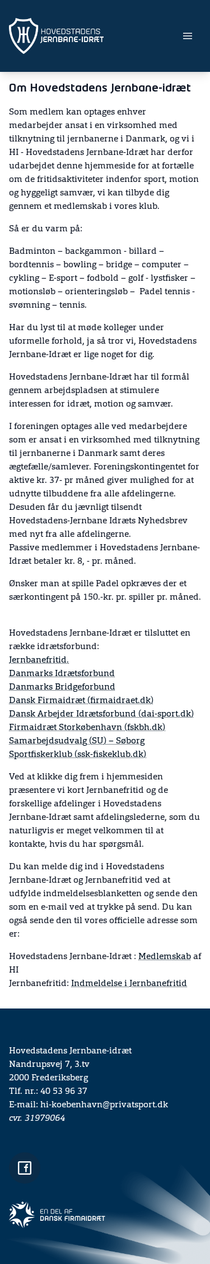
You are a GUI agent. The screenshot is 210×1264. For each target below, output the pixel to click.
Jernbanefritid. (39, 660)
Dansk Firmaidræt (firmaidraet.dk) (81, 700)
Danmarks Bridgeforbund (62, 687)
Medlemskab (164, 956)
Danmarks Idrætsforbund (62, 673)
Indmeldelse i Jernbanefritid (129, 983)
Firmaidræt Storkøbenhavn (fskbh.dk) (87, 727)
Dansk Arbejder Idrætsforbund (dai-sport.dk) (101, 714)
